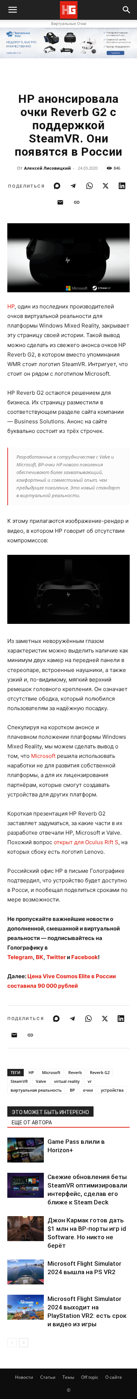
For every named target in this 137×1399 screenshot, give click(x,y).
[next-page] (23, 1342)
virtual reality (67, 1081)
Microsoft (43, 755)
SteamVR (19, 1081)
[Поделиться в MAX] (57, 186)
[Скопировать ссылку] (77, 202)
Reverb (75, 1072)
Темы (68, 1377)
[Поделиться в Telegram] (73, 186)
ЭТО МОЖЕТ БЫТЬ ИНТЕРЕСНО (50, 1112)
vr (90, 1081)
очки (88, 1090)
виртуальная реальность (36, 1090)
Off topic (89, 1377)
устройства (112, 1090)
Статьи (48, 1377)
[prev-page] (11, 1342)
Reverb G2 (100, 1072)
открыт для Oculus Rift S (86, 842)
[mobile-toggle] (12, 10)
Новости (24, 1377)
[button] (127, 10)
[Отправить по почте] (60, 202)
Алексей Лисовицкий (47, 168)
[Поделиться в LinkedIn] (122, 186)
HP (11, 306)
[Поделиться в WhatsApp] (89, 186)
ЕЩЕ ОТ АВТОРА (32, 1122)
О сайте (113, 1377)
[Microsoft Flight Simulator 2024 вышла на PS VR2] (25, 1272)
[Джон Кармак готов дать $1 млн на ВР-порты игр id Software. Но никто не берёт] (25, 1228)
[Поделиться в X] (106, 186)
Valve (41, 1081)
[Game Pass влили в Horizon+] (25, 1150)
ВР (72, 1090)
